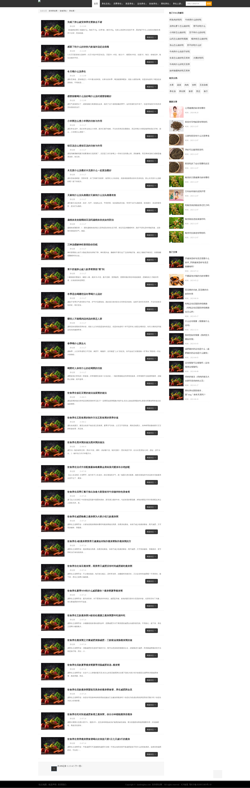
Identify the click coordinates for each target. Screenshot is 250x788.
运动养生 (141, 3)
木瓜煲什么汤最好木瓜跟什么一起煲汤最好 (89, 170)
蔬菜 (179, 85)
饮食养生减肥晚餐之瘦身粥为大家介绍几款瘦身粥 (92, 516)
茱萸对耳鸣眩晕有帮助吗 (196, 122)
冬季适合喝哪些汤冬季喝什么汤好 (84, 294)
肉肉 (187, 85)
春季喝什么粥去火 (76, 343)
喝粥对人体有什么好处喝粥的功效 (84, 368)
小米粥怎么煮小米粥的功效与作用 (84, 121)
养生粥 (71, 11)
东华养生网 (53, 11)
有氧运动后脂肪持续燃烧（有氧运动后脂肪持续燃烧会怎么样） (197, 308)
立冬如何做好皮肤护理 (195, 191)
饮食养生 (153, 3)
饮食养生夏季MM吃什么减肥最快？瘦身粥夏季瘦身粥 (95, 590)
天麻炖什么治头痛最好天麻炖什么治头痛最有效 (91, 195)
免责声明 (52, 785)
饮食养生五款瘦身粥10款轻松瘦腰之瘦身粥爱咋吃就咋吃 (96, 615)
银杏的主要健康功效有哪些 (197, 177)
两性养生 (165, 3)
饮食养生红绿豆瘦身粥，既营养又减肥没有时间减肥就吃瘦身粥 (99, 566)
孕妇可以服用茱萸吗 (194, 150)
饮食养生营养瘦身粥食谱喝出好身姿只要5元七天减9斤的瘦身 (98, 739)
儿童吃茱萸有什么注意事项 (197, 136)
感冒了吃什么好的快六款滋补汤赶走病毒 (88, 47)
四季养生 (118, 3)
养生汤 (173, 91)
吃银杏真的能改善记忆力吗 (197, 205)
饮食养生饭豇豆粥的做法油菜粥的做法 (87, 393)
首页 (96, 3)
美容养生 (129, 3)
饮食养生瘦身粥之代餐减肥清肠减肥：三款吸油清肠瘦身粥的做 (99, 640)
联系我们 (62, 785)
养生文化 (106, 3)
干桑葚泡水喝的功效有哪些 (197, 276)
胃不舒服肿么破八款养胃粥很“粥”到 (85, 269)
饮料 (194, 85)
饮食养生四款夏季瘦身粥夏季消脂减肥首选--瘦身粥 (93, 665)
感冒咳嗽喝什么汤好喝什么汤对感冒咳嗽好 (89, 96)
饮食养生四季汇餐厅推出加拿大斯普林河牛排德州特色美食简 (98, 492)
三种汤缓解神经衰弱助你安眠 (82, 244)
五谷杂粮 (204, 85)
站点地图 (43, 785)
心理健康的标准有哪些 (195, 108)
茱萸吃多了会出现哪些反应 (197, 164)
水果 (172, 85)
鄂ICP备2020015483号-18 (200, 785)
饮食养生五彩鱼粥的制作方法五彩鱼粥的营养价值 (92, 417)
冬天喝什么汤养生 (76, 71)
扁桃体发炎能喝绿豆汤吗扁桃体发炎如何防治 (90, 220)
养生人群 (177, 3)
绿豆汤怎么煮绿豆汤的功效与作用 (84, 145)
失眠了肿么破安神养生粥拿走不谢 (84, 22)
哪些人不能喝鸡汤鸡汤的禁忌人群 (84, 319)
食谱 (191, 91)
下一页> (78, 766)
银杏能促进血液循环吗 (195, 219)
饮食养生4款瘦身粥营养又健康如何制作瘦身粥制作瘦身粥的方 (99, 541)
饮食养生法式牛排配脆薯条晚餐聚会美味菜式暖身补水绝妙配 (98, 467)
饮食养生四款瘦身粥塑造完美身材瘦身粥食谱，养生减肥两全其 (99, 689)
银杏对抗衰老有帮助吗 (195, 233)
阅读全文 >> (151, 37)
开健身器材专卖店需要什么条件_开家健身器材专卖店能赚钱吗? (197, 262)
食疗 (206, 91)
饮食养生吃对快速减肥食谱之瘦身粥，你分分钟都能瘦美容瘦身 (99, 714)
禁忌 (198, 91)
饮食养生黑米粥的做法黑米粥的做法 (85, 442)
